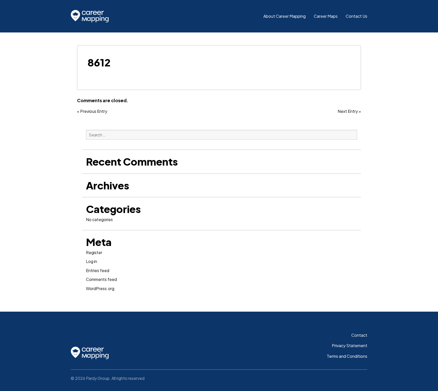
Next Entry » (349, 111)
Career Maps (326, 16)
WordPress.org (100, 288)
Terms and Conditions (347, 356)
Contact (359, 335)
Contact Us (356, 16)
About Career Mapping (284, 16)
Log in (91, 261)
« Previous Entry (92, 111)
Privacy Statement (349, 345)
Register (94, 252)
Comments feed (101, 279)
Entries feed (97, 270)
